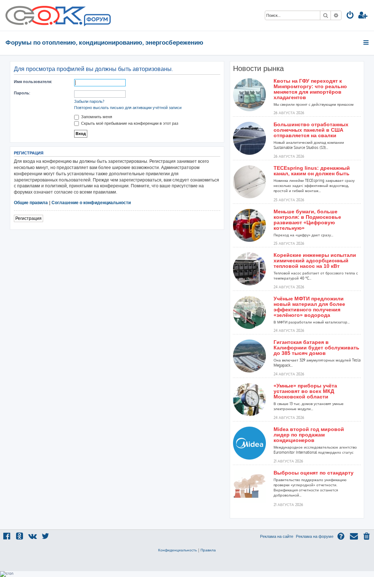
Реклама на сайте (276, 536)
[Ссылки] (366, 42)
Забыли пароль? (89, 101)
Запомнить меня (96, 116)
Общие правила (31, 202)
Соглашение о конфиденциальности (91, 202)
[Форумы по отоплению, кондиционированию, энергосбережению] (97, 20)
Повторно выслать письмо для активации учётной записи (128, 107)
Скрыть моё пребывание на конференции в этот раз (129, 123)
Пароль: (22, 92)
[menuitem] (350, 16)
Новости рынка (258, 68)
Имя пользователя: (33, 81)
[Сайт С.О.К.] (58, 15)
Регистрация (28, 218)
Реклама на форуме (314, 536)
